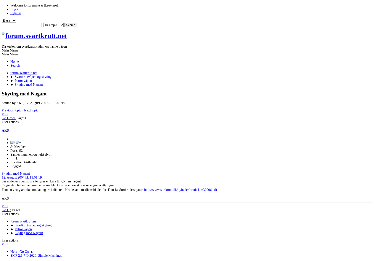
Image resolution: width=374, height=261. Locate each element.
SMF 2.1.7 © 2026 (23, 255)
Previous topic (11, 110)
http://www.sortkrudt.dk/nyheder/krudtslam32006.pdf (180, 190)
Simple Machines (50, 255)
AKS (5, 130)
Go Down (9, 118)
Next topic (31, 110)
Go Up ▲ (26, 251)
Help (13, 251)
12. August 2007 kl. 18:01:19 (22, 177)
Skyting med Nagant (16, 173)
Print (5, 114)
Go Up (6, 210)
